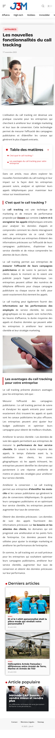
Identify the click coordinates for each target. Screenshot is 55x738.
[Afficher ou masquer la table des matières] (46, 149)
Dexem (21, 217)
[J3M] (19, 6)
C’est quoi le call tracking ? (21, 155)
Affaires (10, 29)
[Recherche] (43, 6)
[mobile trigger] (5, 6)
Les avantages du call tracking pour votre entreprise (28, 162)
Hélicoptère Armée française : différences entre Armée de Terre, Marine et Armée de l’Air (27, 666)
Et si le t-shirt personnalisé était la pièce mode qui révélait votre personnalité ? (27, 621)
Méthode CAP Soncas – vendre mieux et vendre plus (26, 698)
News (10, 616)
